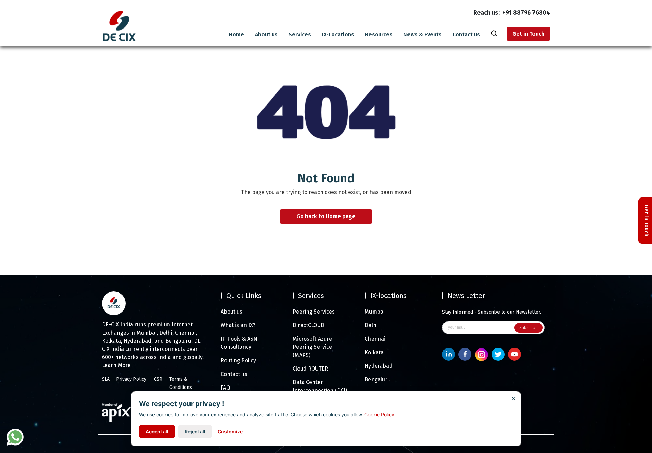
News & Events (422, 34)
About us (266, 34)
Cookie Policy (379, 414)
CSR (158, 379)
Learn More (116, 365)
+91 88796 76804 (526, 12)
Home (236, 34)
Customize (230, 431)
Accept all (157, 431)
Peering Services (314, 311)
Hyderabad (379, 366)
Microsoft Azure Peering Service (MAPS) (312, 347)
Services (300, 34)
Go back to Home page (326, 216)
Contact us (466, 34)
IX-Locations (338, 34)
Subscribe (528, 327)
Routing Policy (238, 360)
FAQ (225, 387)
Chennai (375, 339)
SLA (106, 379)
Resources (379, 34)
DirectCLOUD (308, 325)
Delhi (371, 325)
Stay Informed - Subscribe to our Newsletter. (491, 312)
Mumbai (375, 311)
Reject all (195, 431)
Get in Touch (528, 34)
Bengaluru (378, 379)
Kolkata (374, 352)
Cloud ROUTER (310, 368)
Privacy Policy (131, 379)
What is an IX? (238, 325)
